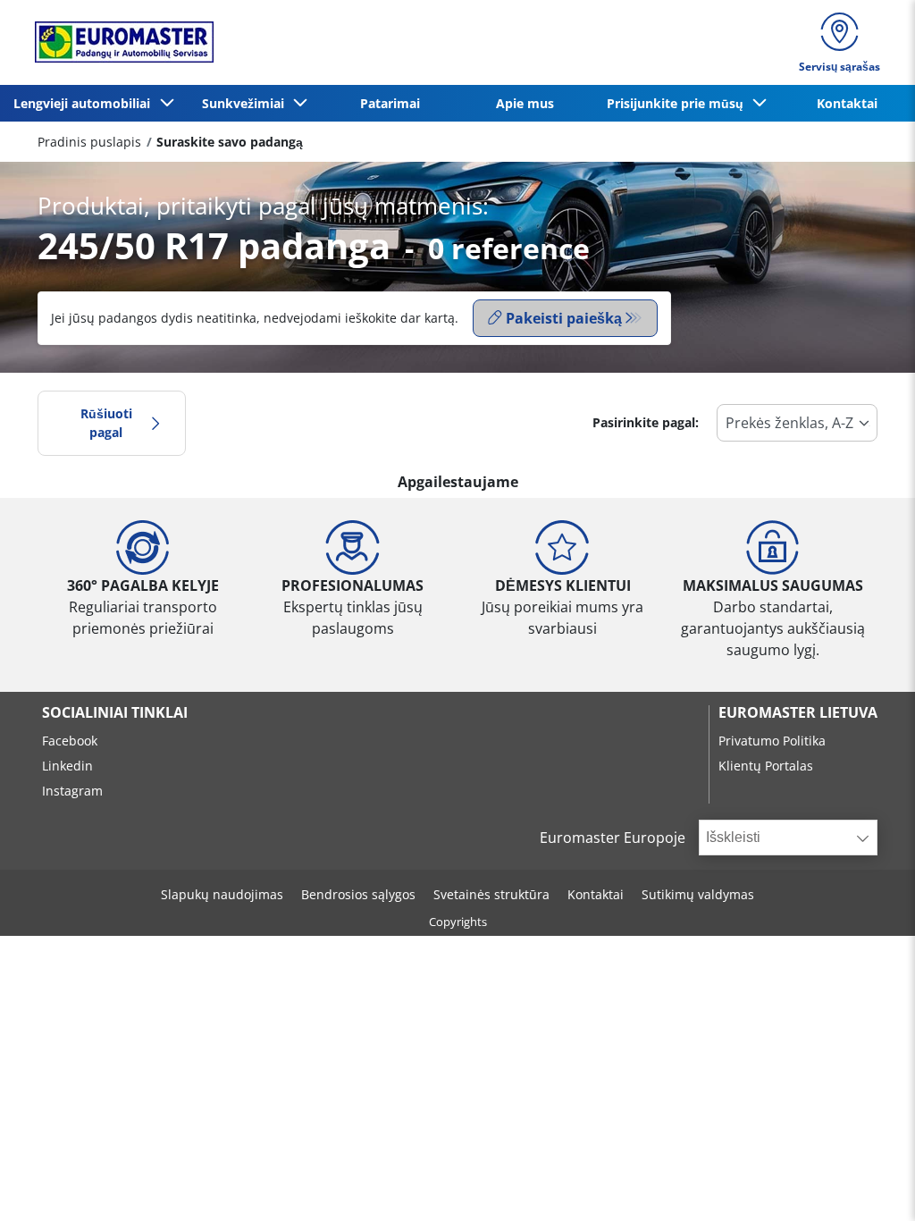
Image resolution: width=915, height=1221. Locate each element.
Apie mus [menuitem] (525, 103)
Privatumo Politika (772, 740)
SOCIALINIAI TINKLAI (115, 712)
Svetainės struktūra (491, 894)
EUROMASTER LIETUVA (797, 712)
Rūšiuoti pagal (106, 423)
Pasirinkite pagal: (645, 422)
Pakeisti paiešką (564, 318)
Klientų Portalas (765, 765)
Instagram (72, 790)
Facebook (69, 740)
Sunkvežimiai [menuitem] (246, 103)
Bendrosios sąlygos (358, 894)
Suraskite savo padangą (229, 141)
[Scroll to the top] (868, 1183)
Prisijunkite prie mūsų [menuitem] (679, 103)
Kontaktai (595, 894)
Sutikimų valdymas (698, 894)
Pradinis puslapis (89, 141)
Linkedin (67, 765)
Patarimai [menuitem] (390, 103)
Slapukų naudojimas (222, 894)
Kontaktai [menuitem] (847, 103)
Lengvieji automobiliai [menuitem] (85, 103)
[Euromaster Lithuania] (119, 42)
